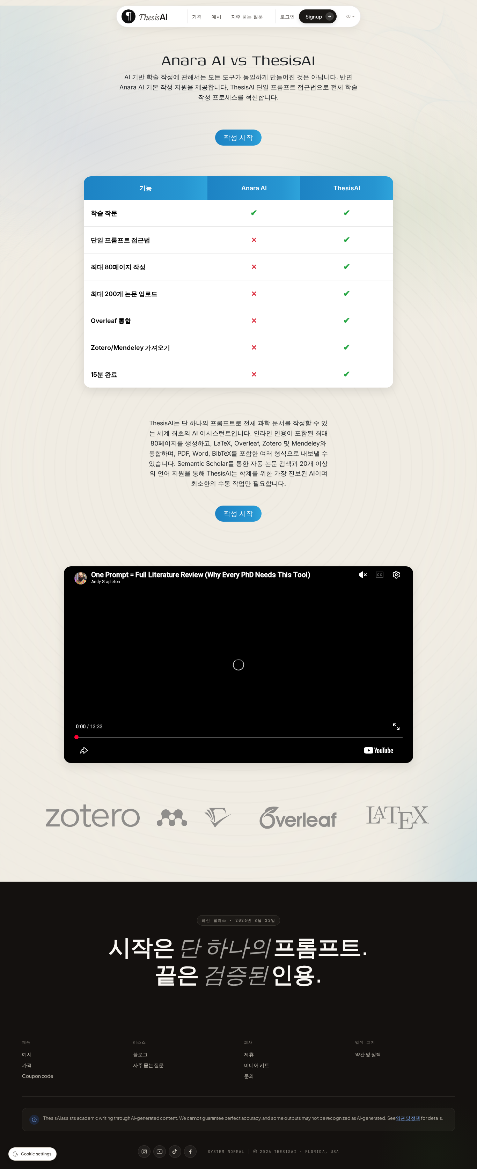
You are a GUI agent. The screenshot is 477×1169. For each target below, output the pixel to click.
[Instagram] (144, 1151)
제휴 (249, 1054)
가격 (197, 17)
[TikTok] (175, 1151)
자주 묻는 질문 (247, 17)
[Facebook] (190, 1151)
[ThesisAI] (146, 16)
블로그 (140, 1054)
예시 (216, 17)
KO (348, 16)
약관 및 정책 (368, 1054)
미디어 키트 (256, 1065)
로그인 (287, 16)
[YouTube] (159, 1151)
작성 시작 (238, 137)
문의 (249, 1076)
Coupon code (37, 1076)
